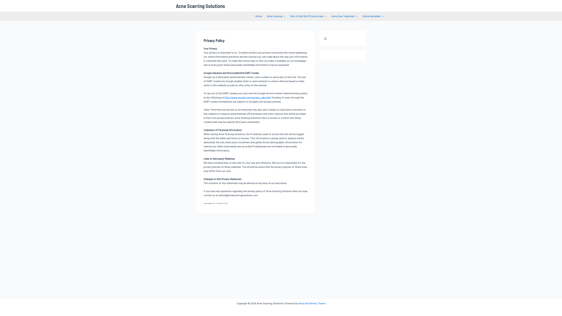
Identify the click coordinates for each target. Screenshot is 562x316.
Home (258, 16)
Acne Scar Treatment (343, 16)
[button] (283, 16)
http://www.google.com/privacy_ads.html (248, 97)
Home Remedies (372, 16)
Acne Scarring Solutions (200, 6)
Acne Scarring (274, 16)
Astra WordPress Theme (311, 303)
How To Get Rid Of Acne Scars (307, 16)
